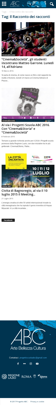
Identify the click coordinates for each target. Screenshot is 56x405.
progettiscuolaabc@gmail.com (33, 358)
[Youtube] (37, 364)
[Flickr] (25, 364)
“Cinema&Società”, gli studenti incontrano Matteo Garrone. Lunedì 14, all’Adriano (28, 63)
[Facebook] (19, 364)
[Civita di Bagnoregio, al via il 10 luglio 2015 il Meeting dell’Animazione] (28, 170)
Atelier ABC (6, 186)
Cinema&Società (8, 55)
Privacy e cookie (37, 401)
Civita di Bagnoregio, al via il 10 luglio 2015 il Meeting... (24, 192)
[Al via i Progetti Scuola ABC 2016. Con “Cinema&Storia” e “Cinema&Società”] (28, 105)
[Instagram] (31, 364)
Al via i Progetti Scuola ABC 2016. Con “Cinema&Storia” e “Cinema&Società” (26, 128)
